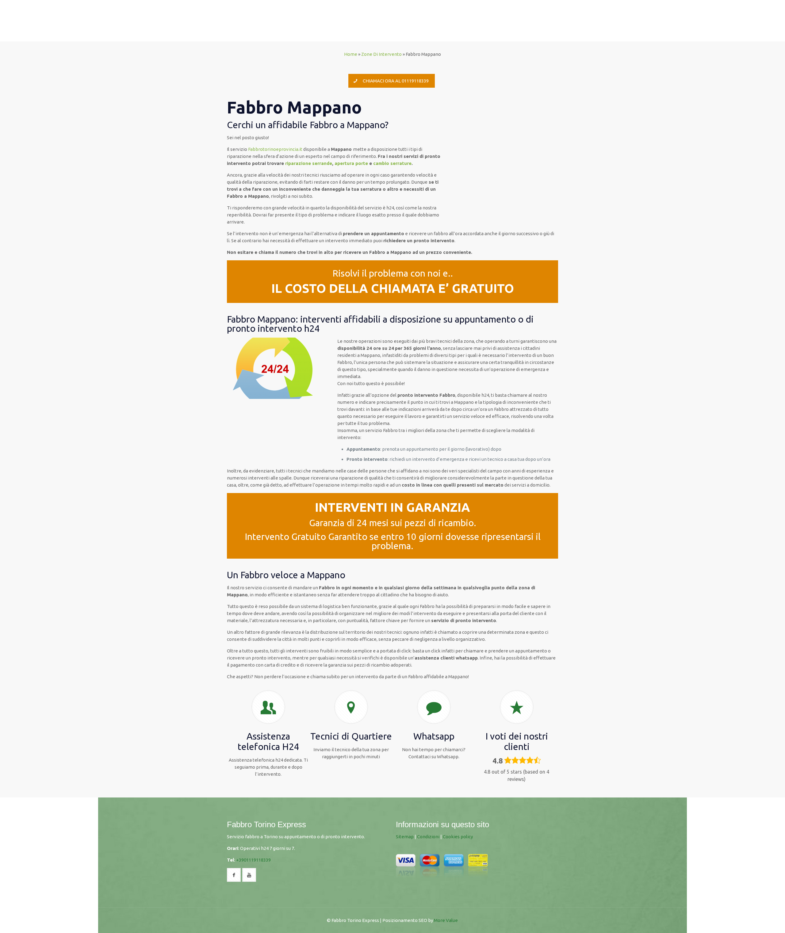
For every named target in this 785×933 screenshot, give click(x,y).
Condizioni (428, 836)
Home (350, 54)
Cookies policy (458, 836)
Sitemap (405, 836)
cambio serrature (392, 163)
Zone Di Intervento (381, 54)
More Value (446, 920)
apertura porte (351, 163)
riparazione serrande (308, 163)
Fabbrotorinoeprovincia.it (275, 149)
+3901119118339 (253, 859)
